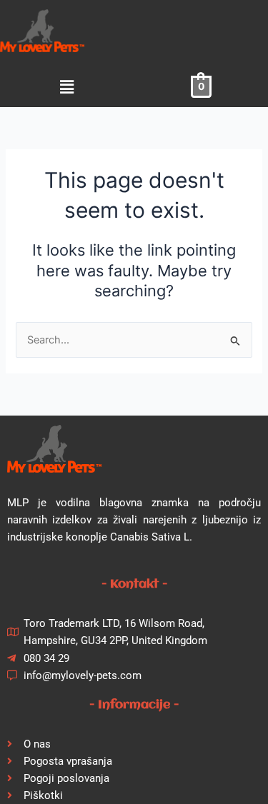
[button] (67, 87)
